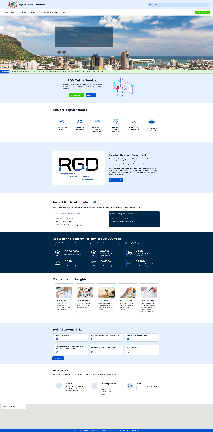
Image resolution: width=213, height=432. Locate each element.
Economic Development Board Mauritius (105, 335)
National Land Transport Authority (138, 335)
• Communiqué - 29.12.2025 (62, 224)
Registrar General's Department (32, 5)
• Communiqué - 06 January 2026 (64, 218)
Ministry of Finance (62, 335)
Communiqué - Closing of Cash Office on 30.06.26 (26, 71)
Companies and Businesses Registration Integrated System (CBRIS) (70, 348)
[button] (212, 71)
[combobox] (179, 5)
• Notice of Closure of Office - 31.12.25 (65, 221)
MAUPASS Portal (132, 347)
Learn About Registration (70, 42)
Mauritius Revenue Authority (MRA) (103, 347)
